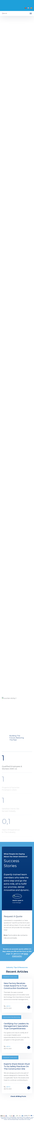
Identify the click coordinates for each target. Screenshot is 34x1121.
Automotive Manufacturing (11, 1017)
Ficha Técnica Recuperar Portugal (13, 1119)
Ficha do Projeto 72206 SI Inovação (17, 1118)
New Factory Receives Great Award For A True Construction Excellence (16, 985)
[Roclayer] (4, 13)
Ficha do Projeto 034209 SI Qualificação (23, 1117)
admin (8, 1006)
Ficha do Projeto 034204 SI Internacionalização (8, 1117)
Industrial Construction (10, 977)
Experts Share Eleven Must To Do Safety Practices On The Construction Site (17, 1066)
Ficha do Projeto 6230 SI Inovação (24, 1119)
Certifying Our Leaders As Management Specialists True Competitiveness (16, 1026)
